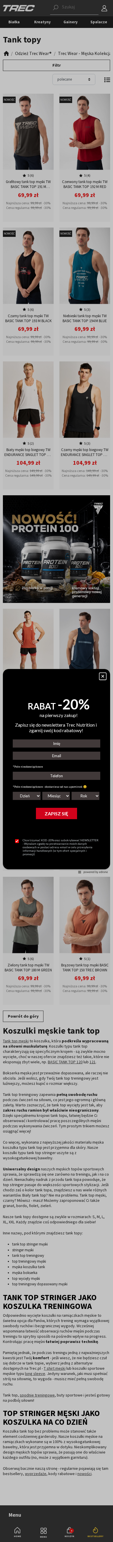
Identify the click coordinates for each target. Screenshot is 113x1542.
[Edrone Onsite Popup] (56, 771)
